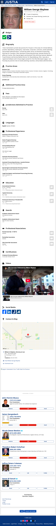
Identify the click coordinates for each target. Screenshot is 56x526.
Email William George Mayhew (12, 360)
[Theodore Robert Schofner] (5, 451)
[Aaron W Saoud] (5, 483)
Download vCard (9, 363)
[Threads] (29, 521)
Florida (14, 5)
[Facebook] (25, 521)
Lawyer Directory (8, 5)
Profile (45, 473)
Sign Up (52, 2)
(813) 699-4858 (15, 433)
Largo (3, 502)
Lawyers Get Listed (30, 511)
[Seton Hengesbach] (5, 418)
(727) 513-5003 (15, 400)
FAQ (22, 511)
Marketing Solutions (48, 523)
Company (20, 523)
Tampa (4, 500)
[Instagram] (27, 521)
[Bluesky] (31, 521)
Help (24, 523)
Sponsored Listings (28, 393)
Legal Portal (14, 523)
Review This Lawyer (30, 21)
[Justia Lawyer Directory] (11, 2)
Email (45, 408)
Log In (46, 2)
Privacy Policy (39, 523)
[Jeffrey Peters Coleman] (5, 468)
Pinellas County (21, 5)
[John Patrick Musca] (5, 402)
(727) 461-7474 (15, 466)
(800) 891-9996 (15, 449)
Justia (2, 5)
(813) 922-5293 (15, 481)
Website (11, 408)
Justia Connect (6, 523)
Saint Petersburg (29, 5)
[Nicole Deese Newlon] (5, 435)
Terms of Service (31, 523)
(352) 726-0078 (15, 417)
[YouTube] (23, 521)
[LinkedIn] (21, 521)
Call (28, 408)
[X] (33, 521)
